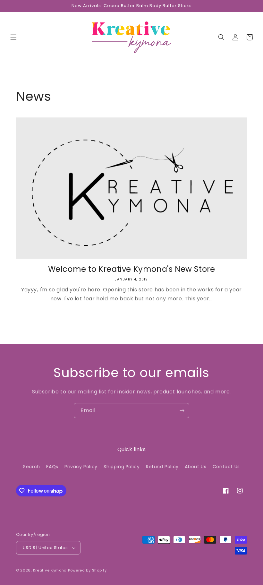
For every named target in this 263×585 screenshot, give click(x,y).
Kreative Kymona (50, 570)
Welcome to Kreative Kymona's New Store (131, 269)
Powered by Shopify (87, 570)
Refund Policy (162, 466)
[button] (13, 37)
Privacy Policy (80, 466)
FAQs (52, 466)
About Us (195, 466)
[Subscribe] (182, 410)
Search (31, 466)
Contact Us (226, 466)
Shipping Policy (122, 466)
